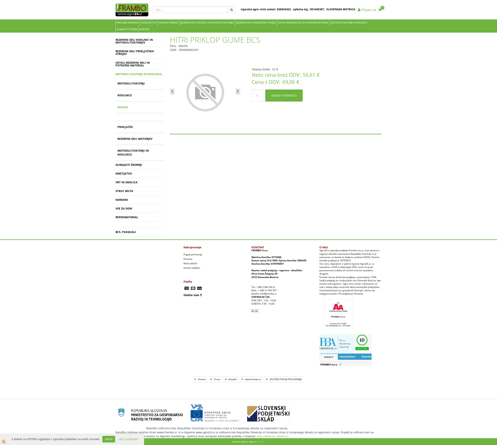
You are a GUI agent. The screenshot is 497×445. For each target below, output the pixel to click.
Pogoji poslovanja (192, 254)
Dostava (187, 259)
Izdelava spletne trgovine (244, 441)
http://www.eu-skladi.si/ (272, 436)
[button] (237, 92)
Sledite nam (191, 295)
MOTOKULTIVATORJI (131, 83)
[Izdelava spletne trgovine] (261, 441)
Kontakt (233, 379)
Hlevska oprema (168, 22)
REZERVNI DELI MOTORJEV (134, 139)
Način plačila (190, 263)
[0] (379, 10)
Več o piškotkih (128, 439)
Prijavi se (368, 9)
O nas (217, 379)
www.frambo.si (253, 379)
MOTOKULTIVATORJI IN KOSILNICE (349, 22)
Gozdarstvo (148, 22)
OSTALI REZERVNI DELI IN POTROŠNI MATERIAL (303, 22)
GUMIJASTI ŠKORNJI (126, 29)
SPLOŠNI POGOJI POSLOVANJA (285, 379)
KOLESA (122, 107)
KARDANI (144, 29)
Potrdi (109, 439)
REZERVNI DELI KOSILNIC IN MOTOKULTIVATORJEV (207, 22)
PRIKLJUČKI (125, 127)
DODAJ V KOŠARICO (284, 95)
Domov (202, 379)
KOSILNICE (124, 95)
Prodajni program (127, 22)
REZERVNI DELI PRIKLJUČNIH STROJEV (256, 22)
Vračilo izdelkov (191, 267)
